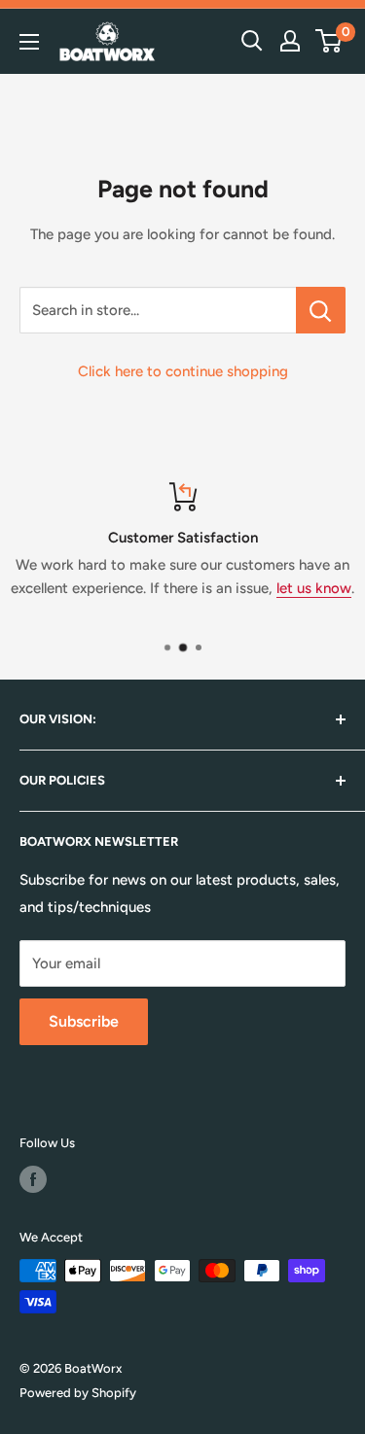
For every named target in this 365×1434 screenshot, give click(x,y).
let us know (313, 588)
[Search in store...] (321, 310)
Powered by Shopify (77, 1392)
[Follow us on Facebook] (33, 1179)
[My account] (290, 41)
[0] (329, 40)
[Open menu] (29, 42)
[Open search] (252, 41)
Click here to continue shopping (183, 371)
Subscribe (84, 1021)
